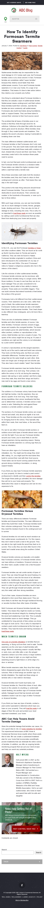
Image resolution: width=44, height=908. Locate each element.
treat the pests (31, 708)
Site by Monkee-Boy (22, 900)
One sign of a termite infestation (13, 642)
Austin (15, 19)
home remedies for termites (32, 729)
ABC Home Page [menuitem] (30, 2)
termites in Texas (34, 248)
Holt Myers (23, 46)
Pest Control (33, 46)
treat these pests (19, 213)
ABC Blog (25, 10)
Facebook (22, 885)
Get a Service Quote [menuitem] (14, 2)
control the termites (33, 476)
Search (4, 850)
